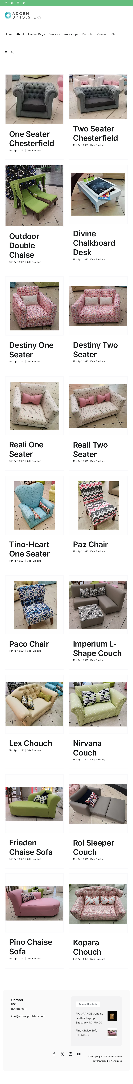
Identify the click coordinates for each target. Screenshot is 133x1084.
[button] (12, 52)
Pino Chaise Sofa (30, 946)
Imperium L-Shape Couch (97, 648)
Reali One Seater (26, 449)
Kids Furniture (33, 150)
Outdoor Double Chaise (24, 245)
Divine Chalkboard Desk (94, 243)
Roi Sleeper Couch (93, 847)
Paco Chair (29, 644)
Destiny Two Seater (95, 349)
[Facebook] (54, 1054)
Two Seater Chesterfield (95, 133)
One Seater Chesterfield (31, 138)
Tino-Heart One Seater (29, 549)
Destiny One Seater (31, 349)
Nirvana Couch (87, 747)
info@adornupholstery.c (26, 1016)
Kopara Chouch (87, 947)
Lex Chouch (30, 743)
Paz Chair (90, 544)
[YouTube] (79, 1054)
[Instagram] (70, 1054)
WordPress (116, 1061)
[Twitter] (62, 1054)
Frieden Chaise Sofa (31, 847)
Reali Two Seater (90, 449)
